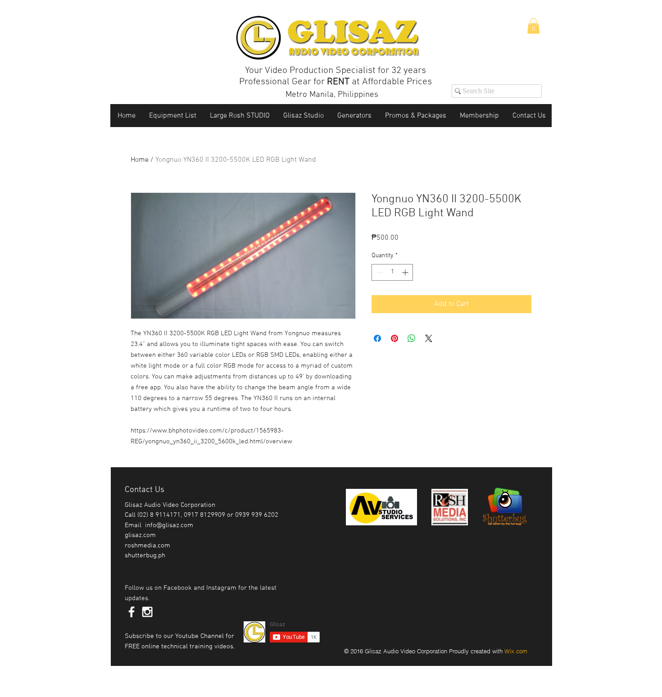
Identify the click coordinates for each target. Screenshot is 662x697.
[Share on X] (428, 338)
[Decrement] (378, 272)
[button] (533, 26)
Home (140, 159)
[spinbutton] (392, 272)
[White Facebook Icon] (131, 612)
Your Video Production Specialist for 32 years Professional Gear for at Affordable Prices (335, 76)
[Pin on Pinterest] (394, 338)
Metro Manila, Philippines (332, 95)
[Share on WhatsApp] (411, 338)
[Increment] (406, 272)
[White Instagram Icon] (147, 612)
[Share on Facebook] (377, 338)
